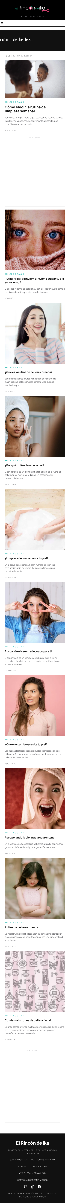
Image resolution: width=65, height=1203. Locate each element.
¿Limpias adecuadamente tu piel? (26, 558)
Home (7, 56)
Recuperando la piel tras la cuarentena (29, 837)
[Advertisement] (32, 173)
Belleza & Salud (14, 102)
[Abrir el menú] (2, 23)
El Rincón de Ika (32, 1143)
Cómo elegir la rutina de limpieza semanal (25, 109)
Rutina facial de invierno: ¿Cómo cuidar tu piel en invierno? (35, 280)
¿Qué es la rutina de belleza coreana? (28, 372)
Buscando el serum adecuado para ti (28, 651)
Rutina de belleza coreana (21, 927)
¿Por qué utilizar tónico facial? (24, 465)
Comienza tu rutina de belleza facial (28, 1020)
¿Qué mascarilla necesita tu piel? (26, 744)
